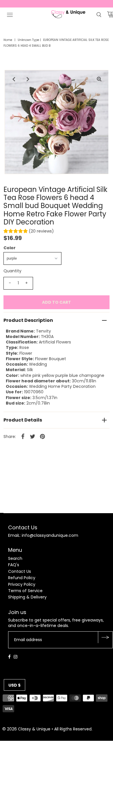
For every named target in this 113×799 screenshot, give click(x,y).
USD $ (14, 685)
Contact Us (19, 571)
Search (15, 558)
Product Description (28, 320)
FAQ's (13, 565)
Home (7, 40)
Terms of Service (25, 591)
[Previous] (14, 79)
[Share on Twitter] (32, 436)
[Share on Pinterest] (42, 436)
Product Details (22, 420)
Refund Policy (21, 578)
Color (9, 248)
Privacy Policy (21, 584)
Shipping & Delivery (27, 597)
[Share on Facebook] (23, 436)
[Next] (28, 79)
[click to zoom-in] (99, 79)
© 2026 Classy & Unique (26, 729)
